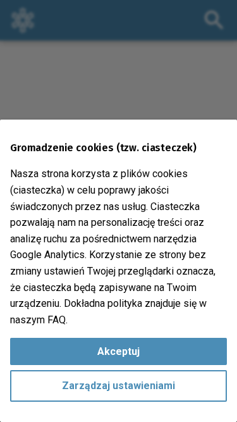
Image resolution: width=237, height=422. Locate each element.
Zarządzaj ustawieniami (118, 386)
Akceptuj (118, 351)
